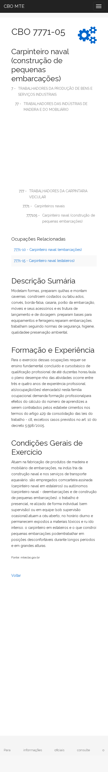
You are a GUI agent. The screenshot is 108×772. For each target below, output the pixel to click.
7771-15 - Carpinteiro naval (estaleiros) (44, 261)
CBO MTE (14, 6)
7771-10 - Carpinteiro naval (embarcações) (48, 250)
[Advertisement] (54, 152)
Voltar (16, 575)
